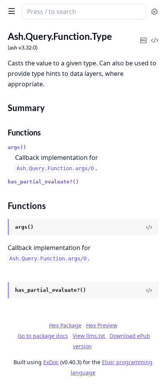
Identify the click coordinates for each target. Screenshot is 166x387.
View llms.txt (90, 335)
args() (17, 147)
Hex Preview (101, 325)
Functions (24, 132)
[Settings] (154, 11)
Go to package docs (43, 336)
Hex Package (65, 325)
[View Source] (149, 227)
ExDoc (51, 362)
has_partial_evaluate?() (43, 182)
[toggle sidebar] (10, 11)
